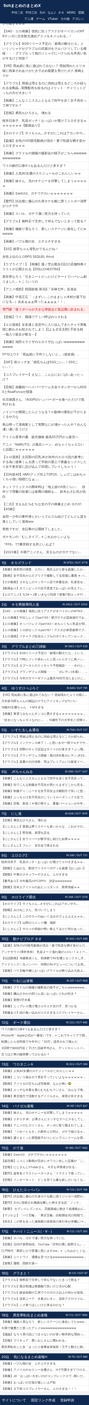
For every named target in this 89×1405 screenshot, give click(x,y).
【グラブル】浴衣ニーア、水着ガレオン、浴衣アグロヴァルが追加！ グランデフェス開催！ (45, 1298)
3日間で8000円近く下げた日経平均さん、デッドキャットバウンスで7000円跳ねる (45, 1048)
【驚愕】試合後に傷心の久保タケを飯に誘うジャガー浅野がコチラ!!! (45, 1196)
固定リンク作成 (43, 1400)
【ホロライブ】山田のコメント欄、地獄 (28, 922)
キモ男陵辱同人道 (25, 604)
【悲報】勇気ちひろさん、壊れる (24, 820)
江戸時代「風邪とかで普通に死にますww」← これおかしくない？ (45, 1250)
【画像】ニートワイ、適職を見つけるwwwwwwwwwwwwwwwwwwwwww (45, 1257)
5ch (42, 12)
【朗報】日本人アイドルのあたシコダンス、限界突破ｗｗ (40, 887)
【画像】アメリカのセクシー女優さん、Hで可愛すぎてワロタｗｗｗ (45, 1369)
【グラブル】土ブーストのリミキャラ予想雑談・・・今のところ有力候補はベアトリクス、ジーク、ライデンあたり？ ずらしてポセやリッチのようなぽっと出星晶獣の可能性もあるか (45, 665)
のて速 (18, 1148)
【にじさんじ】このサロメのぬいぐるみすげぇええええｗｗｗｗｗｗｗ (45, 916)
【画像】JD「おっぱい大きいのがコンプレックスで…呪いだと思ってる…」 (45, 1376)
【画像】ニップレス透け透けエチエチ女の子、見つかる (39, 1006)
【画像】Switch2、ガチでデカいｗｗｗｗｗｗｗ (34, 1154)
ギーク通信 (21, 1022)
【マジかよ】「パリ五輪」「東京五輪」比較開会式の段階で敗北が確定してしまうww (45, 1215)
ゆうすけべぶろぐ (25, 688)
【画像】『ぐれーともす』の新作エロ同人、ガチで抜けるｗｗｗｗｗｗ (45, 1131)
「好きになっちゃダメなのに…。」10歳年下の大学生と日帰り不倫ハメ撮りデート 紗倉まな (45, 720)
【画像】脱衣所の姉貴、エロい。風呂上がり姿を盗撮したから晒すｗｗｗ (45, 569)
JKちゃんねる (22, 771)
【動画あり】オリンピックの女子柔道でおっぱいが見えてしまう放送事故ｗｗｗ (45, 588)
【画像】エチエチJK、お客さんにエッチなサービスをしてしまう (45, 1119)
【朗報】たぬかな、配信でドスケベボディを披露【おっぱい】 (43, 868)
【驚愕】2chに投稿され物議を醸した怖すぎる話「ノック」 (41, 1202)
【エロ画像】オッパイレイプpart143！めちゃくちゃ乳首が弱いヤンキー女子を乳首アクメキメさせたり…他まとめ (45, 623)
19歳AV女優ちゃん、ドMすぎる (22, 707)
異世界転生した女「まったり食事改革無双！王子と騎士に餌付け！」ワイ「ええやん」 (45, 1347)
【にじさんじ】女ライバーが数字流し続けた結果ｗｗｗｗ (40, 839)
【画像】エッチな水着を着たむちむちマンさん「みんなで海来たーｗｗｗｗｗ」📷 (45, 1090)
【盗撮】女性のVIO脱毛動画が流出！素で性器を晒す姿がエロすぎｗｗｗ (45, 945)
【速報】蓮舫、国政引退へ (19, 1263)
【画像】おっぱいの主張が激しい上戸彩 (28, 1382)
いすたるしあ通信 (25, 730)
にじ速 (16, 813)
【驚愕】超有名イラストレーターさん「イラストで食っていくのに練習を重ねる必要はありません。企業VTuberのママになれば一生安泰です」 (45, 1173)
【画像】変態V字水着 (15, 1000)
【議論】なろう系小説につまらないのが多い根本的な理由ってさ (45, 1334)
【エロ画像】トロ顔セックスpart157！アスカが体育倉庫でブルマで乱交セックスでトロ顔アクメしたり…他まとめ (45, 630)
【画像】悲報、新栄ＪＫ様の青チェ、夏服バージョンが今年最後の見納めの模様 (45, 803)
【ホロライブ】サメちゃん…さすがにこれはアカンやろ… (40, 903)
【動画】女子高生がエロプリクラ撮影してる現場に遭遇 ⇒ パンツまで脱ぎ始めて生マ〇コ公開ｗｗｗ (45, 575)
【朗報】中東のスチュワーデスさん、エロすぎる (34, 874)
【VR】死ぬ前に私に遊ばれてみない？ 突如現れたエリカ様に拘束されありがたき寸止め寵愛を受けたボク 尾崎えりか (45, 694)
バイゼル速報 (23, 1106)
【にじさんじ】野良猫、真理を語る (25, 832)
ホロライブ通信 (23, 897)
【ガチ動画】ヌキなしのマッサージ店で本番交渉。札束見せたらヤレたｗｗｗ (45, 582)
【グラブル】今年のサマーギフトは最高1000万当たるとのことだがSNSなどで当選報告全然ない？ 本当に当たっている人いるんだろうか (45, 678)
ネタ (61, 12)
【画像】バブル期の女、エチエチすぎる (28, 1363)
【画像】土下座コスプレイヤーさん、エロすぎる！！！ (39, 1388)
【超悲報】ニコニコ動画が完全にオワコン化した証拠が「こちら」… (45, 1161)
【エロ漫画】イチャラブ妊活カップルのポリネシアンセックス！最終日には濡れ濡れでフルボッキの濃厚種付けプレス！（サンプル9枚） (45, 636)
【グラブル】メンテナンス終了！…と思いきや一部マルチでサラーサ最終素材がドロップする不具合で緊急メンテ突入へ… (45, 742)
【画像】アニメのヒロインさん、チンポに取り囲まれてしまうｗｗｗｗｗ (45, 1125)
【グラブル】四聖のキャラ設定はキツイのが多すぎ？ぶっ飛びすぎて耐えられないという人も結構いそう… (45, 749)
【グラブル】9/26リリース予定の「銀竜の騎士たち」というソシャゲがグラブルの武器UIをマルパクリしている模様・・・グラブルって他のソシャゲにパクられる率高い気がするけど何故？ (45, 653)
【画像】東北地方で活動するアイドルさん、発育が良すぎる (42, 1096)
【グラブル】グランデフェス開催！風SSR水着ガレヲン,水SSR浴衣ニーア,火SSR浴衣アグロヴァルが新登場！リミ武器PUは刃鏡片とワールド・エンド (45, 755)
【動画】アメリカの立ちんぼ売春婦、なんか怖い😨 (36, 1083)
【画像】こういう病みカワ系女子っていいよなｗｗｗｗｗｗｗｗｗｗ (45, 1077)
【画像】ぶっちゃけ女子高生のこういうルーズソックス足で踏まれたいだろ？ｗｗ (45, 797)
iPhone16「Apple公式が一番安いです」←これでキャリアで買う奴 (45, 1035)
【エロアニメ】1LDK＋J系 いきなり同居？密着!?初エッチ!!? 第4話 (45, 594)
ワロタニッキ (23, 1064)
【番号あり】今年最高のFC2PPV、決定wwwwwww (36, 881)
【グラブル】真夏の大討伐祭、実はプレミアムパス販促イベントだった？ (45, 761)
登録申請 (67, 1400)
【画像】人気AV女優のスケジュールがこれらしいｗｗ (38, 1071)
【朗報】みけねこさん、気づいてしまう (28, 910)
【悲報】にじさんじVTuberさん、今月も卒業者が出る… (39, 1167)
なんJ (52, 12)
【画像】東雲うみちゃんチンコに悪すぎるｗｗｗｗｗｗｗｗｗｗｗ (45, 713)
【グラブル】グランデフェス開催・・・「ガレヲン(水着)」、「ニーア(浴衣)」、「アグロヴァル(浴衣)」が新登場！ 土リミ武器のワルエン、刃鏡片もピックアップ (45, 671)
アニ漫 (28, 18)
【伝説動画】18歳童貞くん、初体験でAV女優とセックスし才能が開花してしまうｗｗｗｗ (45, 958)
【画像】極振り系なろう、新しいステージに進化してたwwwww (45, 1321)
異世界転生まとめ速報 (30, 1315)
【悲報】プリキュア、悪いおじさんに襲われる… (34, 1340)
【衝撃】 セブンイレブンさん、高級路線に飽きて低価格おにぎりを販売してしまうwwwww (45, 1208)
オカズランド (21, 562)
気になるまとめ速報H (30, 1357)
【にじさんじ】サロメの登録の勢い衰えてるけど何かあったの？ (45, 929)
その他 (65, 18)
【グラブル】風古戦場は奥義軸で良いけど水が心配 (36, 1286)
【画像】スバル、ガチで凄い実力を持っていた (33, 1238)
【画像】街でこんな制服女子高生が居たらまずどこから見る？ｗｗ (45, 784)
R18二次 (17, 12)
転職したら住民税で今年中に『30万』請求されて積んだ (39, 1041)
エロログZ (19, 855)
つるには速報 (22, 981)
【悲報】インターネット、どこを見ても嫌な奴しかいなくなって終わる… (45, 1179)
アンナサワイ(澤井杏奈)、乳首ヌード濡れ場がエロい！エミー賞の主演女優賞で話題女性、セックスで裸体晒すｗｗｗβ (45, 952)
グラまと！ (21, 1273)
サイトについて (14, 1400)
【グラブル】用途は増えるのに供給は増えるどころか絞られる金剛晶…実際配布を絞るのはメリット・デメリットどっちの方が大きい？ (45, 736)
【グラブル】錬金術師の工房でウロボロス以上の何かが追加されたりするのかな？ (45, 1292)
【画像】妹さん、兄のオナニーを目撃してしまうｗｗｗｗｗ (42, 1112)
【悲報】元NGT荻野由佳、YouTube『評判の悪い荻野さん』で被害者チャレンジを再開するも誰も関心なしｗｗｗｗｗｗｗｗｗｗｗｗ (45, 1244)
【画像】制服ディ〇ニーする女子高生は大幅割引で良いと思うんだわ (45, 791)
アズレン (78, 18)
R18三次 (31, 12)
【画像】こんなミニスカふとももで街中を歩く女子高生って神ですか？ (45, 778)
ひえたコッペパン (27, 1189)
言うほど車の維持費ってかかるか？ (25, 1054)
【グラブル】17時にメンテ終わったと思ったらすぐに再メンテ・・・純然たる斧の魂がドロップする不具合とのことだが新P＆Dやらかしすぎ (45, 659)
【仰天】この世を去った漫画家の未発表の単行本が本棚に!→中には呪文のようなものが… (45, 1221)
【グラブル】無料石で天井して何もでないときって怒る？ (40, 1279)
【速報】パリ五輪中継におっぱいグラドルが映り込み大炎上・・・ (45, 970)
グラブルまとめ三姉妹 (28, 646)
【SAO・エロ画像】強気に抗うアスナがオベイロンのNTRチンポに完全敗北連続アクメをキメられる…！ (45, 611)
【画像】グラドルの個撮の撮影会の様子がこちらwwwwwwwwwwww (45, 987)
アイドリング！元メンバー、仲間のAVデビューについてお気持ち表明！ (45, 964)
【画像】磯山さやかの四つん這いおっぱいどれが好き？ (39, 993)
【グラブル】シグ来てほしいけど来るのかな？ (33, 1305)
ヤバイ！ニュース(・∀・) (32, 1231)
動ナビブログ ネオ (27, 939)
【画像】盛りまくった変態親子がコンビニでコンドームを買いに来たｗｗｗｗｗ (45, 1137)
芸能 (81, 12)
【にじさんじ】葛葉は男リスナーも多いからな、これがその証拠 (45, 826)
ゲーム (40, 18)
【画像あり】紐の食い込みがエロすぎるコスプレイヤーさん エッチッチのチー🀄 (45, 1012)
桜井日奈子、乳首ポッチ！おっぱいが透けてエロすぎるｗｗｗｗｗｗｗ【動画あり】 (45, 862)
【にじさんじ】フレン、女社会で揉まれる (30, 845)
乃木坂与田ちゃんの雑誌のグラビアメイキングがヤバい (39, 701)
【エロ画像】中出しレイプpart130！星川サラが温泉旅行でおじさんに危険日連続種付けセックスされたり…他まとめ (45, 617)
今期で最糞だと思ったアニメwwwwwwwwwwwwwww (38, 1328)
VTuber (53, 18)
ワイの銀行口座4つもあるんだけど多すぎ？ (31, 1029)
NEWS (71, 12)
